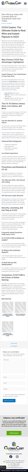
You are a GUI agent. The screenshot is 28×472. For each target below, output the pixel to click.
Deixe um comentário (7, 23)
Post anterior (14, 343)
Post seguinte (14, 346)
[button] (25, 3)
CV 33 (17, 134)
